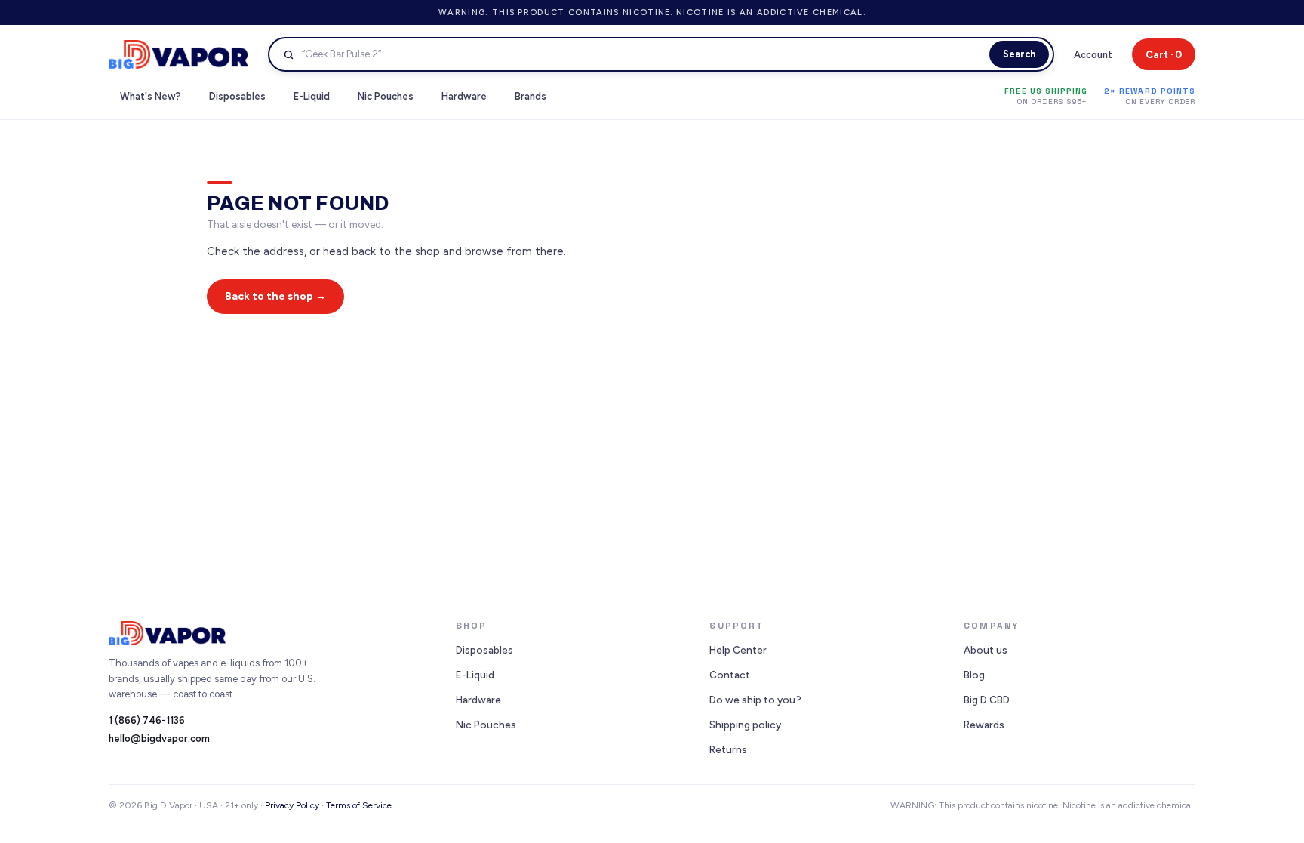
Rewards (984, 724)
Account (1093, 55)
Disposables (484, 650)
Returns (728, 749)
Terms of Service (359, 805)
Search (1019, 54)
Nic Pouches (486, 724)
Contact (729, 675)
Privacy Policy (292, 805)
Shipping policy (745, 724)
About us (985, 650)
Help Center (738, 650)
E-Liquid (475, 675)
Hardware (478, 700)
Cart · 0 (1164, 54)
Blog (974, 675)
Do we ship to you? (755, 700)
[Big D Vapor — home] (178, 54)
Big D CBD (987, 700)
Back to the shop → (275, 296)
